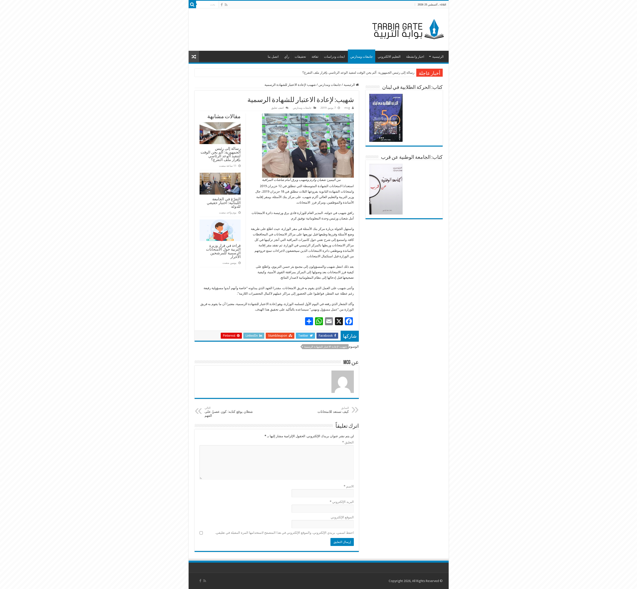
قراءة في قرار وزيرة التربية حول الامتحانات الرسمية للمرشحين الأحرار (223, 251)
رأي (286, 56)
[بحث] (192, 4)
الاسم (349, 486)
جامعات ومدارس (361, 56)
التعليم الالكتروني (389, 56)
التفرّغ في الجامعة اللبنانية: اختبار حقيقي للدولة (224, 203)
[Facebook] (221, 5)
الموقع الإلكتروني (342, 517)
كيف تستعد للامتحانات (333, 410)
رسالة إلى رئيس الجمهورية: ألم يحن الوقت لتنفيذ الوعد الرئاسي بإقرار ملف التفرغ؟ (358, 72)
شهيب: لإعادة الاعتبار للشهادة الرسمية (325, 346)
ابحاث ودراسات (334, 56)
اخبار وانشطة (415, 56)
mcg (347, 107)
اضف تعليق (277, 107)
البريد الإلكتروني (342, 502)
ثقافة (315, 56)
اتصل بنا (273, 56)
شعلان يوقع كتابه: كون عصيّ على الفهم (229, 412)
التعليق (348, 442)
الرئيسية (438, 56)
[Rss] (226, 5)
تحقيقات (300, 56)
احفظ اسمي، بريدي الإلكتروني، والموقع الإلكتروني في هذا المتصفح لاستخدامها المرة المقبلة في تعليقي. (284, 533)
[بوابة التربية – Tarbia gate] (407, 29)
